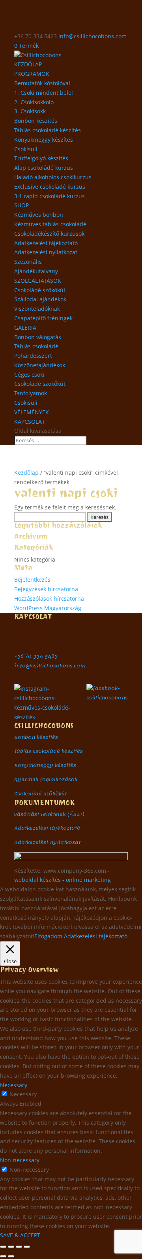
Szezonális (28, 261)
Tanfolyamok (30, 393)
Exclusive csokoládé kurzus (49, 186)
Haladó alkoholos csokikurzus (53, 177)
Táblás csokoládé (36, 346)
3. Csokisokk (30, 111)
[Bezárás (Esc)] (27, 1247)
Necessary (23, 1094)
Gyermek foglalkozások (45, 779)
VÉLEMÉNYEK (31, 412)
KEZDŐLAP (28, 64)
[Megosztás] (19, 1247)
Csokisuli (25, 149)
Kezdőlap (26, 472)
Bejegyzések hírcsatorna (46, 589)
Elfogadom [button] (48, 936)
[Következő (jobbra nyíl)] (11, 1256)
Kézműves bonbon (38, 214)
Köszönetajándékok (39, 365)
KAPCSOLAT (29, 421)
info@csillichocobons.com (50, 666)
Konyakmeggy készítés (43, 139)
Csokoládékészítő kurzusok (49, 233)
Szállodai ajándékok (40, 299)
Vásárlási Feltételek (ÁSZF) (49, 814)
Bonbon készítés (35, 120)
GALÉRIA (25, 327)
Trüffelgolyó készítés (41, 158)
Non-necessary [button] (19, 1160)
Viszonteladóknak (37, 308)
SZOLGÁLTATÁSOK (37, 280)
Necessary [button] (13, 1085)
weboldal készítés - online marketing (62, 879)
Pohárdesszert (33, 355)
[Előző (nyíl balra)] (3, 1256)
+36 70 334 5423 (36, 656)
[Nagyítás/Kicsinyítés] (3, 1247)
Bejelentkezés (32, 579)
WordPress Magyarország (47, 608)
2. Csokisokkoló (34, 102)
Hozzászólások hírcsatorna (49, 598)
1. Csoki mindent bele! (43, 92)
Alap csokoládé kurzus (43, 167)
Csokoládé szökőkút (39, 290)
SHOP (21, 205)
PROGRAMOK (31, 73)
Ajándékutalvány (36, 271)
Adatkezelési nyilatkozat (45, 252)
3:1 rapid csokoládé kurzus (49, 196)
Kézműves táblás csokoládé (50, 224)
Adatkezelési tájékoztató (46, 243)
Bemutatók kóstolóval (42, 83)
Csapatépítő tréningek (43, 318)
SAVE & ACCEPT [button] (20, 1235)
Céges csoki (29, 374)
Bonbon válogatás (37, 337)
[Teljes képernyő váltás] (11, 1247)
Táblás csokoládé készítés (47, 130)
